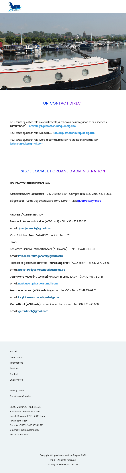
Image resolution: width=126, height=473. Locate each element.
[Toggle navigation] (119, 7)
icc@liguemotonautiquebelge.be (74, 133)
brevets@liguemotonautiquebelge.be (52, 126)
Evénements (16, 357)
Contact (14, 374)
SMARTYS (73, 464)
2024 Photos (16, 379)
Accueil (13, 351)
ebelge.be (59, 270)
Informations (16, 362)
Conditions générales (20, 396)
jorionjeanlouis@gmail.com (26, 143)
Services (14, 368)
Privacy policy (17, 390)
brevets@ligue (27, 270)
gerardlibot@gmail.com (33, 311)
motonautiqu (44, 270)
